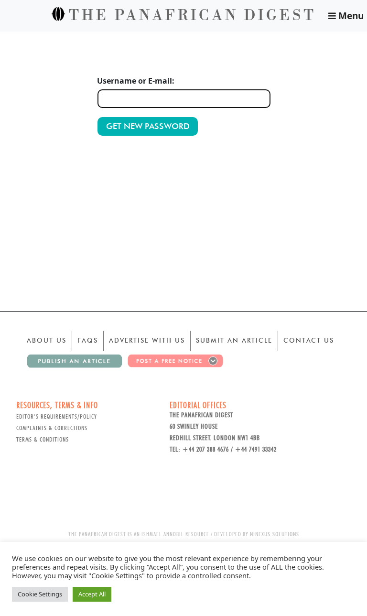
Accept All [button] (92, 594)
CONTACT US (308, 340)
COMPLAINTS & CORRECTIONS (51, 428)
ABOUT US (46, 340)
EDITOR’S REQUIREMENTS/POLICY (56, 416)
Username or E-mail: (135, 81)
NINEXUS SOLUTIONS (274, 534)
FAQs (87, 340)
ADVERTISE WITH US (147, 340)
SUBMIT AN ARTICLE (234, 340)
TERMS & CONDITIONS (42, 439)
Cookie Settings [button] (40, 594)
